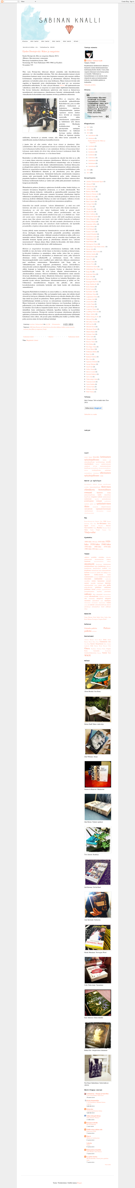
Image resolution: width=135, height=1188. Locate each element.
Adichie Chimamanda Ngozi (94, 181)
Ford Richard (90, 229)
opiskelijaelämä (88, 585)
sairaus (86, 596)
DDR (104, 521)
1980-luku (87, 549)
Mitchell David (90, 327)
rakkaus (88, 593)
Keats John (89, 277)
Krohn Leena (90, 289)
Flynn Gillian (90, 226)
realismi (25, 329)
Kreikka (93, 525)
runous (97, 464)
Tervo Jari (89, 377)
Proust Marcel (90, 349)
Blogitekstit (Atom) (32, 340)
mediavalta (108, 579)
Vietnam (104, 530)
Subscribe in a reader (90, 414)
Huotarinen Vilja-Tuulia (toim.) (95, 247)
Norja (95, 528)
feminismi (87, 561)
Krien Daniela (90, 287)
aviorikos (101, 557)
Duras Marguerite (91, 219)
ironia (109, 493)
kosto (100, 570)
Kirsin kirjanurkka (93, 1100)
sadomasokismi (107, 594)
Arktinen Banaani (89, 639)
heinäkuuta (91, 152)
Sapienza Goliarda (91, 362)
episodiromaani (107, 484)
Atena (104, 640)
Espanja (109, 521)
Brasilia (97, 521)
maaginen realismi (96, 497)
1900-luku (94, 542)
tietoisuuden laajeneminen (98, 602)
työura (86, 605)
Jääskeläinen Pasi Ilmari (93, 269)
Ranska (99, 527)
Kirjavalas (90, 1109)
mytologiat (100, 583)
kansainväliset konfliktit (100, 568)
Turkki (92, 530)
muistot (86, 583)
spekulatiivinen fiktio (97, 505)
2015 (88, 133)
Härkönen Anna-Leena (93, 251)
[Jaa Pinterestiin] (72, 324)
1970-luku (107, 546)
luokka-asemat (65, 327)
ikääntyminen (107, 564)
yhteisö (109, 605)
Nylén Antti (89, 337)
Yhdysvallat (89, 532)
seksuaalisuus (93, 596)
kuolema (86, 572)
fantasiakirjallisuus (95, 487)
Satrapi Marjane (91, 364)
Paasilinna (93, 648)
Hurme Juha (89, 249)
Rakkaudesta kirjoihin (94, 1150)
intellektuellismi (89, 566)
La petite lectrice (92, 1157)
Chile (101, 521)
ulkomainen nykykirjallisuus (97, 474)
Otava (87, 648)
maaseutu (96, 577)
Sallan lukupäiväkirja (94, 1116)
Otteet (76, 41)
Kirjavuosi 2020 (91, 1131)
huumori (100, 492)
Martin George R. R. (92, 317)
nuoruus (108, 583)
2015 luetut (56, 41)
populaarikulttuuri (106, 589)
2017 (88, 127)
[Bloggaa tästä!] (66, 324)
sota (85, 598)
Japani (86, 526)
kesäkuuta (91, 155)
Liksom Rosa (90, 302)
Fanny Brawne (88, 617)
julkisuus (108, 566)
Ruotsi (109, 528)
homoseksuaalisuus (98, 561)
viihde (101, 476)
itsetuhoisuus (102, 566)
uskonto (92, 605)
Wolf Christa (90, 392)
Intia (91, 523)
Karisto (49, 327)
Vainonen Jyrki (90, 382)
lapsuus (87, 574)
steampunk (95, 507)
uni (89, 605)
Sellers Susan (90, 369)
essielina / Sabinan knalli (94, 61)
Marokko (100, 525)
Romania (105, 528)
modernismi (87, 499)
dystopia (100, 484)
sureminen (87, 601)
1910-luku (101, 541)
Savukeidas (108, 651)
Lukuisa (89, 1143)
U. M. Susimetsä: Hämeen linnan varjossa (96, 1103)
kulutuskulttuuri (106, 570)
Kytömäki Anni (90, 292)
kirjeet (90, 457)
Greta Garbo (104, 617)
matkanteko (98, 578)
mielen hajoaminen (98, 581)
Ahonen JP (89, 184)
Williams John (90, 389)
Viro (110, 530)
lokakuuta (91, 138)
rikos (30, 329)
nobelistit (94, 631)
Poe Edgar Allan (91, 347)
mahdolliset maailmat (105, 577)
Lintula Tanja (90, 304)
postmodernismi (106, 499)
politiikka (98, 589)
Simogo (99, 653)
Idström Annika (91, 254)
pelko (104, 585)
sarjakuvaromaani (106, 464)
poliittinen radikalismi (103, 587)
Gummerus (103, 641)
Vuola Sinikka (90, 384)
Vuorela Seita (90, 387)
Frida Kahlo (96, 617)
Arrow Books (98, 639)
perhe (109, 585)
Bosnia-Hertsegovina (89, 521)
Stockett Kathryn (91, 374)
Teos (109, 653)
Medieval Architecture (93, 1138)
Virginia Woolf (102, 619)
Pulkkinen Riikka (91, 352)
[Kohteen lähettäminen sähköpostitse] (64, 324)
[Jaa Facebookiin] (70, 324)
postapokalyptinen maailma (93, 591)
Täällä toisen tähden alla (94, 1129)
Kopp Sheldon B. (91, 284)
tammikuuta (92, 166)
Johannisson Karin (91, 267)
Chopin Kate (90, 209)
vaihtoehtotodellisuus (101, 605)
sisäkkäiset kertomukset (105, 596)
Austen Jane (89, 189)
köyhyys (59, 327)
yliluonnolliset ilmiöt (98, 607)
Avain (109, 640)
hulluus (109, 561)
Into (109, 642)
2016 (88, 130)
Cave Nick (89, 206)
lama (109, 572)
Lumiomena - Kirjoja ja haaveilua (98, 1094)
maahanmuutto (88, 577)
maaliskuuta (92, 160)
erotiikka (86, 487)
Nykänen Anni (90, 334)
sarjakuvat (87, 466)
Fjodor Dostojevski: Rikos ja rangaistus (41, 51)
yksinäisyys (87, 607)
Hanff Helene (90, 242)
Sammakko (96, 651)
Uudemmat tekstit (28, 337)
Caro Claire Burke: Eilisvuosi (95, 1095)
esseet (86, 457)
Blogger (79, 1183)
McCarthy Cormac (91, 322)
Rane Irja (89, 354)
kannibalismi (87, 568)
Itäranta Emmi (90, 257)
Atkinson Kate (90, 187)
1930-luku (95, 544)
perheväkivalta (88, 587)
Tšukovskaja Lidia (91, 379)
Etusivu (25, 41)
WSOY (87, 655)
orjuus (95, 585)
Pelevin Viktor (90, 342)
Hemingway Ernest (92, 244)
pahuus (100, 585)
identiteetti (89, 563)
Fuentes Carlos (90, 232)
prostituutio (108, 591)
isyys (96, 566)
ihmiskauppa (99, 564)
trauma (109, 603)
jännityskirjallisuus (89, 495)
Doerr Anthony (90, 214)
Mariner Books (98, 646)
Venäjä (45, 329)
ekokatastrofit (88, 559)
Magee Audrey (90, 314)
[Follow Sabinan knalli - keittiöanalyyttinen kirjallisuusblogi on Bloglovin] (93, 409)
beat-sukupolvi (88, 484)
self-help (95, 466)
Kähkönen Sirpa (91, 294)
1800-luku (32, 327)
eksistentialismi (99, 559)
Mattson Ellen (90, 319)
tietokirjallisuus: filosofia (97, 468)
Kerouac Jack (90, 279)
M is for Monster (91, 1124)
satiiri (91, 504)
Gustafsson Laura (91, 237)
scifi (95, 504)
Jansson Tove (90, 264)
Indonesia (86, 523)
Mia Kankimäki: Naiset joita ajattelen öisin (97, 1159)
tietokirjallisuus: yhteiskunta (91, 473)
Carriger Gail (90, 204)
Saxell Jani (89, 367)
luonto (109, 575)
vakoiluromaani (88, 511)
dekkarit (95, 484)
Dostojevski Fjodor (41, 327)
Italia (109, 523)
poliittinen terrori (89, 589)
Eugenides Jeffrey (91, 224)
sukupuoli (108, 598)
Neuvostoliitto (88, 528)
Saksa (86, 530)
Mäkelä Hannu (90, 332)
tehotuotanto (87, 602)
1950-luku (87, 546)
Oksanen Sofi (90, 339)
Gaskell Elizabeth (91, 234)
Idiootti (62, 85)
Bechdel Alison (90, 196)
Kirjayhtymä (99, 644)
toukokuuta (92, 158)
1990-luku (95, 549)
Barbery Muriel (90, 191)
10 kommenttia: (56, 324)
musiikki (93, 583)
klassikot (53, 327)
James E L (89, 259)
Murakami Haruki (91, 329)
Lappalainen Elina (91, 297)
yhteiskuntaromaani (89, 513)
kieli (110, 568)
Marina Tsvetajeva (93, 619)
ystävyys (108, 607)
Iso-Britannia (101, 523)
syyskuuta (91, 146)
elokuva (109, 559)
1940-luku (106, 544)
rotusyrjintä (99, 594)
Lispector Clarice (91, 309)
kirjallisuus (87, 570)
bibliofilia (108, 557)
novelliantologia (100, 462)
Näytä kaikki (108, 1164)
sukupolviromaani (106, 507)
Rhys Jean (89, 359)
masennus (87, 578)
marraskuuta (92, 135)
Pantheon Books (101, 648)
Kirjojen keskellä (92, 1123)
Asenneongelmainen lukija (94, 1111)
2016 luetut (67, 41)
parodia (97, 499)
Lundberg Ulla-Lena (92, 312)
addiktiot (86, 557)
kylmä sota (100, 572)
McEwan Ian (90, 324)
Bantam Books (88, 642)
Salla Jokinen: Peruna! (93, 1117)
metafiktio (87, 581)
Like (91, 646)
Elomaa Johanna (91, 222)
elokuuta (91, 149)
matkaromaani (107, 497)
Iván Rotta (87, 644)
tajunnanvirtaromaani (103, 509)
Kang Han (89, 272)
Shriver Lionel (90, 372)
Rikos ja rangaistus (37, 329)
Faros (97, 642)
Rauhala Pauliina (91, 357)
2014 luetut (45, 41)
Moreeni (105, 646)
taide (102, 600)
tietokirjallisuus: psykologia (101, 470)
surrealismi (88, 509)
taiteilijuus (108, 601)
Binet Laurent (90, 201)
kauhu (99, 495)
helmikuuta (92, 163)
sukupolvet (100, 598)
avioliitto (94, 557)
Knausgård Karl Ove (92, 282)
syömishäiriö (95, 601)
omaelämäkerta (88, 464)
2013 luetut (34, 41)
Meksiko (108, 526)
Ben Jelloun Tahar (91, 199)
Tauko (88, 1145)
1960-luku (97, 546)
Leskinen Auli (90, 299)
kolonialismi (95, 570)
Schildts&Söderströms (90, 653)
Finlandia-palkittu (90, 628)
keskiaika (100, 549)
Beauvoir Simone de (92, 194)
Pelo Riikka (89, 344)
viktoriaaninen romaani (103, 511)
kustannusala (93, 572)
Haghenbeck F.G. (91, 239)
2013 (88, 173)
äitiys (85, 609)
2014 (88, 170)
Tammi (104, 652)
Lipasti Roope (90, 307)
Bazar (94, 642)
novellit (108, 462)
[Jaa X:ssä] (68, 324)
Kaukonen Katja (91, 274)
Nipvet (89, 1136)
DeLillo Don (90, 212)
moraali (72, 327)
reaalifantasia (107, 501)
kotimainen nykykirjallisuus (97, 458)
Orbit (109, 646)
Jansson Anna (90, 262)
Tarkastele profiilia (90, 85)
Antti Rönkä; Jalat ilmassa (94, 1151)
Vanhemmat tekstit (73, 337)
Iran (95, 523)
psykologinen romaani (93, 501)
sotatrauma (92, 598)
